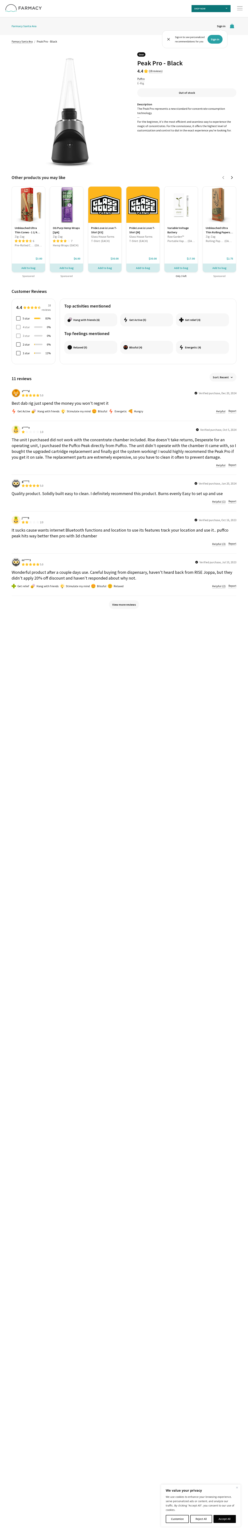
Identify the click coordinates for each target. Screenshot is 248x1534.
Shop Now (199, 8)
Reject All (201, 1519)
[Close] (237, 1487)
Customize (177, 1519)
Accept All (225, 1519)
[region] (201, 1505)
